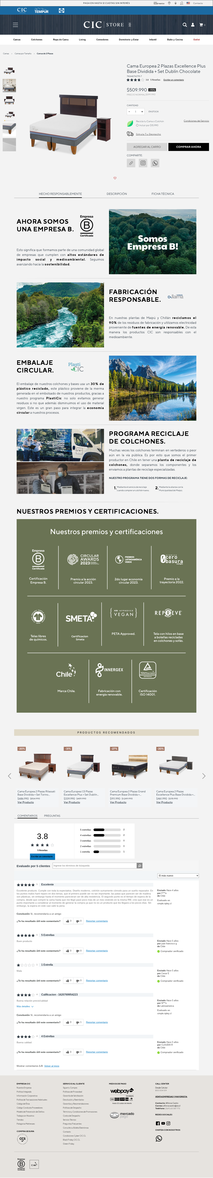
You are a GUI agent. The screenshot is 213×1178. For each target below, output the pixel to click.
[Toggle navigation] (15, 24)
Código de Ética (23, 1104)
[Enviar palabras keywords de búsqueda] (185, 25)
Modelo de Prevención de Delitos (30, 1112)
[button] (193, 25)
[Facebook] (158, 1123)
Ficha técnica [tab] (163, 193)
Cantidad (132, 105)
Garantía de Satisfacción (73, 1096)
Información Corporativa (27, 1096)
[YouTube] (163, 1123)
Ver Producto (25, 802)
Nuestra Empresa (24, 1088)
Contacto (67, 1132)
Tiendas (20, 1120)
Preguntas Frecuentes (72, 1124)
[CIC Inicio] (104, 24)
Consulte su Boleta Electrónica (76, 1128)
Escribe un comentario (174, 80)
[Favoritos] (115, 178)
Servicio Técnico (69, 1120)
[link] (196, 40)
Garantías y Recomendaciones (76, 1104)
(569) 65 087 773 (172, 1108)
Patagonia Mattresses (26, 1124)
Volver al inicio (51, 1066)
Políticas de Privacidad (72, 1092)
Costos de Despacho (71, 1116)
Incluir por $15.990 (148, 125)
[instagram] (145, 162)
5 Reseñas (155, 80)
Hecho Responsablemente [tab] (60, 193)
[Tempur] (42, 10)
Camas (6, 53)
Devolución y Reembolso (73, 1100)
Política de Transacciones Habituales (32, 1100)
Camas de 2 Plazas (45, 53)
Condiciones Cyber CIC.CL (74, 1136)
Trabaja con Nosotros (25, 1116)
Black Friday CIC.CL (71, 1140)
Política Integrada (24, 1092)
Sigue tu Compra (70, 1088)
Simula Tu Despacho (148, 134)
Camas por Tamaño (23, 53)
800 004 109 (161, 1090)
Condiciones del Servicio (196, 120)
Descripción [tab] (117, 193)
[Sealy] (62, 10)
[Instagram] (168, 1123)
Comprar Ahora (188, 146)
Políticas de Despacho (72, 1108)
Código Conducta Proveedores (30, 1108)
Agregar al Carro (147, 146)
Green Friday (68, 1144)
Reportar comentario (97, 921)
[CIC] (22, 10)
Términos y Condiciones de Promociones (80, 1112)
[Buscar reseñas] (139, 865)
